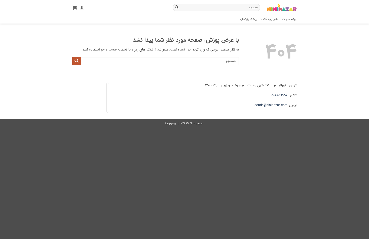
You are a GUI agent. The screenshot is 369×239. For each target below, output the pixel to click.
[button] (74, 7)
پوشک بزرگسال (248, 19)
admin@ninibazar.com (271, 105)
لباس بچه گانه (270, 19)
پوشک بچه (290, 19)
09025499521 (279, 95)
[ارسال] (176, 7)
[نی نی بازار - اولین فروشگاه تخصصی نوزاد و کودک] (282, 8)
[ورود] (82, 7)
